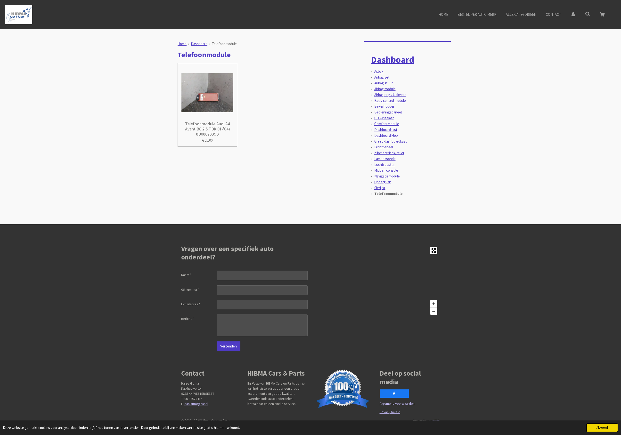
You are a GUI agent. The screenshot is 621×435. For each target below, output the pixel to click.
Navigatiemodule (387, 176)
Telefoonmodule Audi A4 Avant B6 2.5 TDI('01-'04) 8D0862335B (207, 129)
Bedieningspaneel (388, 112)
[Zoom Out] (433, 311)
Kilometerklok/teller (389, 153)
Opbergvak (382, 182)
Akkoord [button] (602, 428)
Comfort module (386, 123)
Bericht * (187, 318)
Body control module (390, 100)
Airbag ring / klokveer (390, 94)
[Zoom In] (433, 303)
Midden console (386, 170)
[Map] (376, 280)
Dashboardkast (385, 129)
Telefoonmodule (224, 43)
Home (182, 43)
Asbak (378, 71)
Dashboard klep (386, 135)
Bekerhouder (384, 106)
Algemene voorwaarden (397, 403)
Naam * (186, 275)
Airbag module (385, 89)
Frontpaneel (383, 147)
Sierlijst (379, 187)
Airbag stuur (383, 83)
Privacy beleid (390, 412)
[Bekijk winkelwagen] (602, 15)
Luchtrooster (384, 164)
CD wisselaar (384, 118)
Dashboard (199, 43)
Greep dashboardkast (390, 141)
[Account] (573, 15)
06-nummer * (190, 289)
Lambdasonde (385, 158)
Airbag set (382, 77)
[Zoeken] (587, 14)
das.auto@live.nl (196, 404)
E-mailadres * (190, 304)
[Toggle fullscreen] (433, 250)
